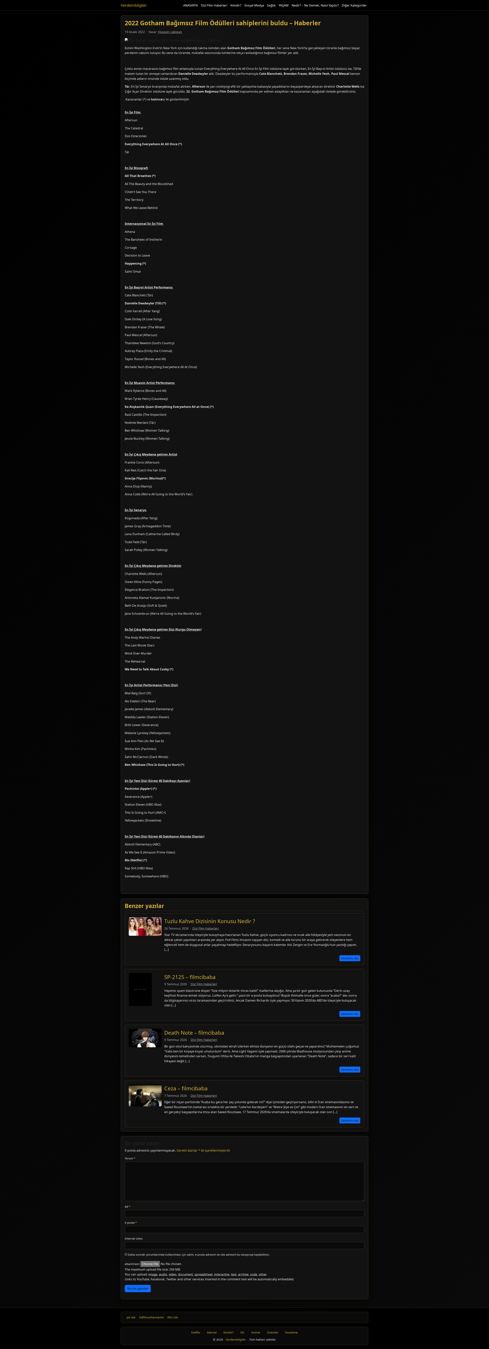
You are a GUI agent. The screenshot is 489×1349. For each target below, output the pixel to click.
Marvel (212, 1332)
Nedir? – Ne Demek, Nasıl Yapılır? (315, 5)
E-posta (131, 1222)
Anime (255, 1332)
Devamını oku (350, 958)
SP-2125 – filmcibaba (190, 977)
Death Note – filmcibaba (194, 1032)
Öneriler (272, 1332)
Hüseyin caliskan (170, 32)
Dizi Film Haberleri (214, 5)
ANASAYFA (190, 5)
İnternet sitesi (134, 1238)
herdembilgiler (134, 5)
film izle (173, 1317)
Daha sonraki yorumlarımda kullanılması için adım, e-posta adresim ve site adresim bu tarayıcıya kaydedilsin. (199, 1254)
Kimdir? (235, 5)
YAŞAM (284, 5)
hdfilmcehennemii (151, 1317)
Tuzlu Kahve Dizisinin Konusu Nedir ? (209, 921)
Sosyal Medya (254, 5)
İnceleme (291, 1332)
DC (242, 1332)
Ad (127, 1206)
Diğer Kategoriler (354, 5)
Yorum (130, 1158)
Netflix (195, 1332)
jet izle (131, 1317)
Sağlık (271, 5)
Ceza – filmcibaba (186, 1088)
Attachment (132, 1264)
